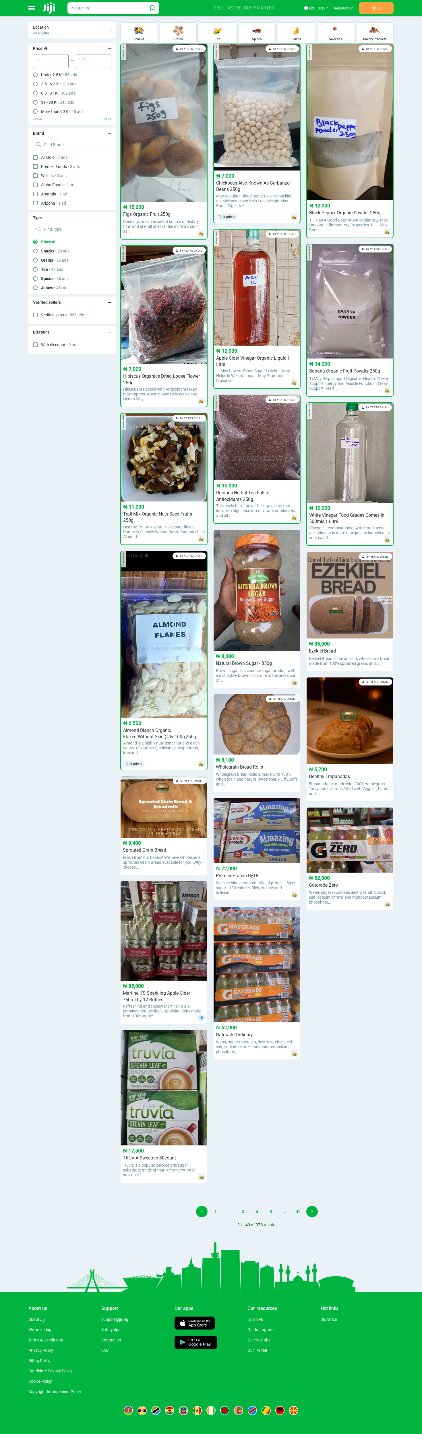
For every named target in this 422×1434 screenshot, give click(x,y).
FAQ (105, 1350)
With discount (59, 345)
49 (298, 1211)
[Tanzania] (155, 1410)
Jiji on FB (255, 1319)
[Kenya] (128, 1410)
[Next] (312, 1211)
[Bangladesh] (224, 1410)
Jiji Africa (329, 1319)
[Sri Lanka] (238, 1410)
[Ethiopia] (183, 1410)
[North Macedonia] (293, 1410)
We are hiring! (40, 1329)
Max (81, 59)
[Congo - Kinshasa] (252, 1410)
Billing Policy (39, 1360)
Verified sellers (62, 315)
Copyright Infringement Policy (54, 1391)
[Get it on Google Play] (196, 1343)
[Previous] (202, 1211)
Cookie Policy (40, 1381)
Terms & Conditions (45, 1340)
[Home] (49, 8)
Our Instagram (260, 1329)
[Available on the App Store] (195, 1324)
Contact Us (111, 1340)
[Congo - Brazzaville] (266, 1410)
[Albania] (279, 1410)
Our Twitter (257, 1350)
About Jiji (36, 1319)
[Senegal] (197, 1410)
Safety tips (110, 1329)
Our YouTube (258, 1340)
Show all (49, 242)
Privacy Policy (40, 1350)
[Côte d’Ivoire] (211, 1410)
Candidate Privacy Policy (50, 1371)
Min (39, 59)
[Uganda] (142, 1410)
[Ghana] (169, 1410)
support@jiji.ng (114, 1319)
